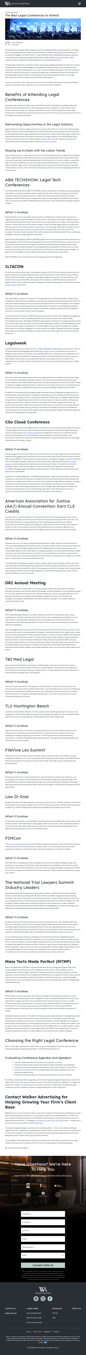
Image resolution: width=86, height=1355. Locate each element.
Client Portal (10, 1313)
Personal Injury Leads (34, 1322)
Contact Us (10, 1308)
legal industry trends (47, 351)
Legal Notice (47, 1332)
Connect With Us (43, 1265)
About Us (76, 1308)
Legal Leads (32, 1308)
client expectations (62, 57)
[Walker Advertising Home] (17, 4)
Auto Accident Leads (34, 1313)
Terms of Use (55, 1279)
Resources (57, 1308)
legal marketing (51, 141)
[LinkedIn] (36, 1300)
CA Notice (56, 1332)
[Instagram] (43, 1300)
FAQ (53, 1318)
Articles (55, 1313)
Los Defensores (41, 1120)
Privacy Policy (45, 1279)
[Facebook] (50, 1300)
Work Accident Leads (34, 1318)
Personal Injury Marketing (17, 844)
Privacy (29, 1332)
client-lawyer (12, 285)
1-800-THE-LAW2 (57, 1120)
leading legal (32, 433)
